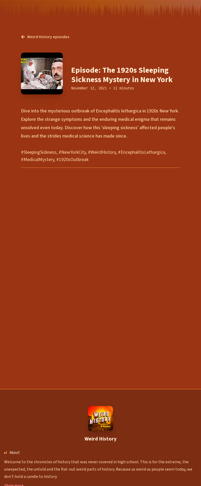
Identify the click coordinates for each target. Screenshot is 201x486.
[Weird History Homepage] (100, 418)
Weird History (100, 439)
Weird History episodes (48, 37)
